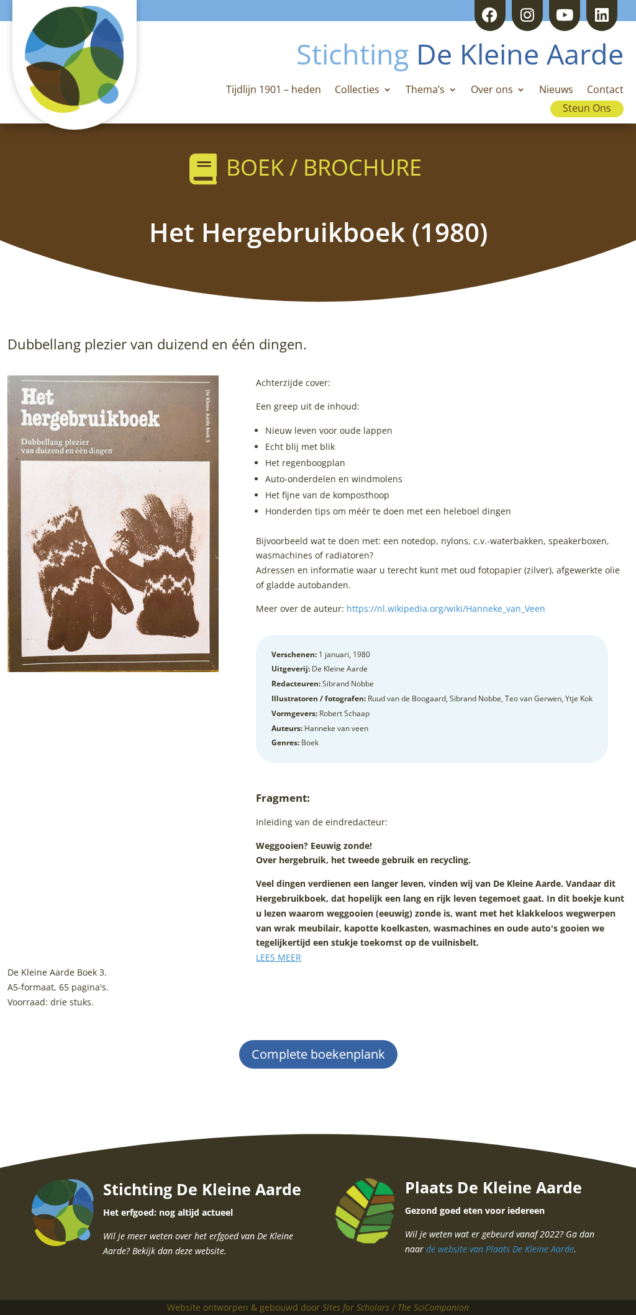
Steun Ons (587, 108)
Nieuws (556, 90)
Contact (605, 90)
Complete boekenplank (318, 1054)
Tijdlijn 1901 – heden (273, 90)
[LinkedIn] (601, 15)
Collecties (357, 90)
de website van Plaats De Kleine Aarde (500, 1249)
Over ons (492, 90)
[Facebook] (490, 15)
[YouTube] (564, 15)
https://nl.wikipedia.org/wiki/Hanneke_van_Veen (446, 608)
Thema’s (425, 90)
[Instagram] (527, 15)
